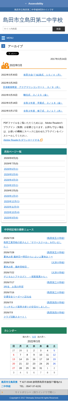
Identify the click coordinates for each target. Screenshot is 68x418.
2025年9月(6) (11, 217)
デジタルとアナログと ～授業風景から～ (26, 276)
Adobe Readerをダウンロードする (21, 140)
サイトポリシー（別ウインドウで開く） (36, 392)
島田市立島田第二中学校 (33, 19)
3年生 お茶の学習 (13, 286)
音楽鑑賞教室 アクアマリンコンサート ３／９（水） (32, 87)
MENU (10, 38)
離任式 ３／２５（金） (36, 95)
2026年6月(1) (11, 169)
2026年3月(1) (11, 185)
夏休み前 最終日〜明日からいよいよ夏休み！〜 (28, 256)
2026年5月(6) (11, 174)
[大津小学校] (57, 262)
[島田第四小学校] (55, 302)
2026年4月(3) (11, 179)
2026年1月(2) (11, 196)
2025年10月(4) (11, 212)
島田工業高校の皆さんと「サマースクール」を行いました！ (32, 244)
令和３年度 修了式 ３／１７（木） (43, 110)
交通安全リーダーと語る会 (17, 296)
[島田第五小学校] (55, 238)
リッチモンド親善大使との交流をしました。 (27, 306)
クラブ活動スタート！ (15, 316)
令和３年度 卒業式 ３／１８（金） (43, 103)
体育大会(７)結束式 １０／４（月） (42, 74)
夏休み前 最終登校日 (16, 266)
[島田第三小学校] (55, 282)
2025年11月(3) (11, 206)
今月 (34, 337)
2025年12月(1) (11, 201)
